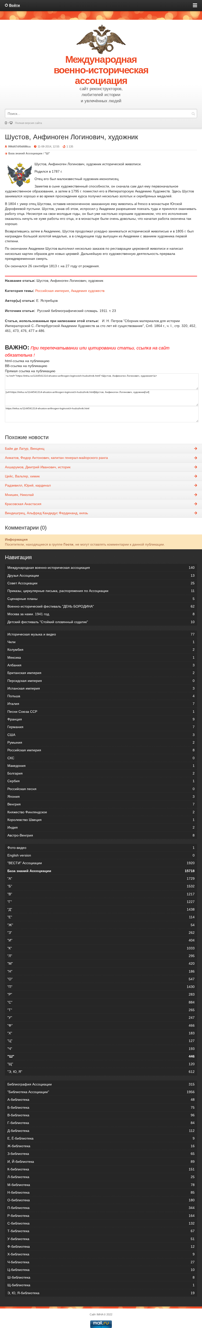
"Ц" (101, 1041)
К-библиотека (101, 1169)
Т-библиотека (101, 1231)
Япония (101, 796)
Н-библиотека (101, 1192)
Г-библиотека (101, 1123)
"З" (101, 933)
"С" (101, 1002)
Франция (101, 719)
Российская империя (52, 291)
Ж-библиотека (101, 1146)
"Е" (101, 917)
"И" (101, 940)
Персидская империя (101, 681)
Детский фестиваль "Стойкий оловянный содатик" (101, 622)
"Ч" (101, 1049)
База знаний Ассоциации (25, 153)
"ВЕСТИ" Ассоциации (101, 863)
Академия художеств (87, 291)
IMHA (100, 1314)
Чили (101, 642)
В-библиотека (101, 1115)
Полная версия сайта (28, 123)
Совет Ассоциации (101, 583)
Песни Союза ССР (101, 712)
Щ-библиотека (101, 1285)
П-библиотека (101, 1208)
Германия (101, 727)
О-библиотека (101, 1200)
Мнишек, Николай (19, 495)
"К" (101, 948)
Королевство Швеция (101, 820)
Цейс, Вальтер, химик (22, 476)
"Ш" (47, 153)
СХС (101, 758)
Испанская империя (101, 688)
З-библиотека (101, 1154)
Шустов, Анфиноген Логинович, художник (71, 137)
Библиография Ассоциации (101, 1084)
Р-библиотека (101, 1216)
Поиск (193, 113)
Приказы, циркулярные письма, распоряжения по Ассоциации (101, 591)
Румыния (101, 742)
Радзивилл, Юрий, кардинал (28, 485)
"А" (101, 878)
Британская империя (101, 673)
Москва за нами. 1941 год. (101, 614)
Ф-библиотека (101, 1246)
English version (101, 855)
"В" (101, 894)
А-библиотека (101, 1100)
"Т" (101, 1010)
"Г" (101, 902)
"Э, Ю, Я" (101, 1072)
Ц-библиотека (101, 1270)
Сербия (101, 781)
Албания (101, 665)
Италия (101, 704)
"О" (101, 979)
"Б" (101, 886)
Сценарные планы (101, 599)
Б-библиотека (101, 1107)
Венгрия (101, 804)
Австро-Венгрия (101, 835)
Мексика (101, 657)
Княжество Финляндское (101, 812)
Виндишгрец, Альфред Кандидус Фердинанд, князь (46, 513)
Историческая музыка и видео (101, 634)
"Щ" (101, 1064)
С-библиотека (101, 1223)
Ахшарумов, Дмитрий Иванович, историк (37, 467)
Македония (101, 766)
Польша (101, 696)
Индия (101, 827)
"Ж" (101, 925)
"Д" (101, 909)
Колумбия (101, 650)
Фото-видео (101, 848)
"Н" (101, 971)
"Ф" (101, 1025)
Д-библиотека (101, 1131)
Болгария (101, 773)
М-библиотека (101, 1185)
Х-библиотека (101, 1254)
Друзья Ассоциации (101, 575)
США (101, 735)
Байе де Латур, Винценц (24, 448)
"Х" (101, 1033)
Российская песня (101, 789)
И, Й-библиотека (101, 1162)
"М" (101, 963)
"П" (101, 987)
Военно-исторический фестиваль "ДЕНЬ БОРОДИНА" (101, 606)
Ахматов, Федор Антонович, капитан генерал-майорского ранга (56, 458)
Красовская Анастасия (23, 504)
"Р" (101, 994)
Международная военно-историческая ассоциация (101, 568)
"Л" (101, 956)
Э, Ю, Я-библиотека (101, 1293)
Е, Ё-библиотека (101, 1138)
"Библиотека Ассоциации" (101, 1092)
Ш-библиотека (101, 1277)
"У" (101, 1018)
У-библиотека (101, 1239)
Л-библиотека (101, 1177)
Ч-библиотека (101, 1262)
